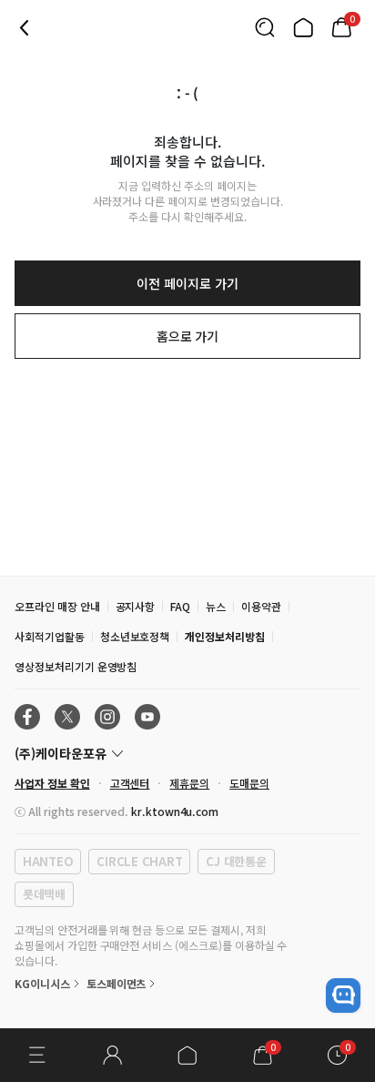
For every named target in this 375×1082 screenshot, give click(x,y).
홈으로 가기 (188, 336)
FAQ (180, 606)
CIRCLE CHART (139, 861)
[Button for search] (265, 27)
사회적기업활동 (50, 636)
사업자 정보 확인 (52, 783)
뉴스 (216, 606)
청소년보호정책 (135, 636)
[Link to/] (303, 27)
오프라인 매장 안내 (57, 606)
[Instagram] (107, 717)
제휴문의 (189, 783)
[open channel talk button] (343, 995)
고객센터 (130, 783)
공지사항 (136, 606)
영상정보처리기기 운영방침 (76, 666)
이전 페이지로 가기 (187, 283)
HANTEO (48, 861)
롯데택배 (44, 894)
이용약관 (261, 606)
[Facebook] (27, 717)
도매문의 (249, 783)
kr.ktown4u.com (174, 811)
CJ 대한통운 (236, 861)
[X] (67, 717)
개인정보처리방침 (225, 636)
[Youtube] (147, 717)
